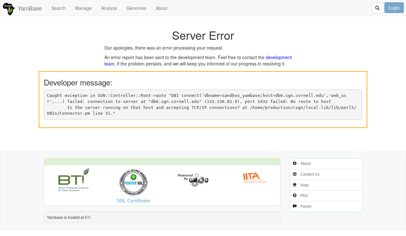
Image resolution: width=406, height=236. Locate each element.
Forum (305, 206)
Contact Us (309, 174)
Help (304, 185)
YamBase (30, 8)
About (161, 8)
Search (58, 8)
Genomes (136, 8)
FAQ (304, 195)
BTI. (88, 217)
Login (394, 7)
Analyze (109, 8)
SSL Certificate (133, 200)
